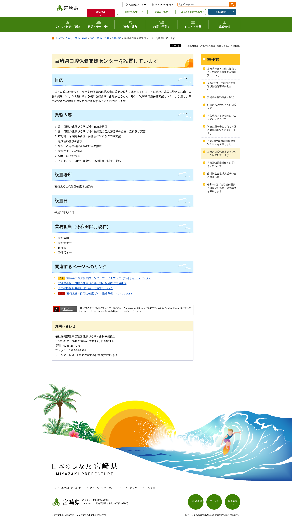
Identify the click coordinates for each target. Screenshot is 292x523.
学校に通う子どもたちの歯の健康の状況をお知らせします (221, 130)
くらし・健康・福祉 (76, 38)
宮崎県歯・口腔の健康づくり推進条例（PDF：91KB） (99, 293)
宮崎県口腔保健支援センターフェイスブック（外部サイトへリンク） (108, 278)
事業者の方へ (222, 12)
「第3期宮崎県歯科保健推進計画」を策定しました (221, 143)
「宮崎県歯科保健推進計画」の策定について (85, 288)
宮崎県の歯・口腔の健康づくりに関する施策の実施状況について (221, 72)
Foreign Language (164, 4)
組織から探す (161, 12)
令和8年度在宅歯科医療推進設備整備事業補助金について (221, 86)
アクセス (214, 501)
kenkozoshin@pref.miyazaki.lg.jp (97, 354)
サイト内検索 (180, 4)
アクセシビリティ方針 (101, 488)
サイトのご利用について (67, 488)
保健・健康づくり (99, 38)
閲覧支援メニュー (137, 4)
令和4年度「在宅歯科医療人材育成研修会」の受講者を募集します (221, 188)
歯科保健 (117, 38)
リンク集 (150, 488)
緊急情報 (101, 12)
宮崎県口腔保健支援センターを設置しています (221, 153)
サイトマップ (129, 488)
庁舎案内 (232, 501)
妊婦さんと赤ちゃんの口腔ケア (221, 106)
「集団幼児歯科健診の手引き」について (221, 164)
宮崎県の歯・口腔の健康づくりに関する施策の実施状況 (92, 283)
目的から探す (131, 12)
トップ (59, 38)
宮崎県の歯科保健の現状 (220, 97)
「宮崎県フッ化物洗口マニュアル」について (221, 117)
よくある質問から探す (191, 12)
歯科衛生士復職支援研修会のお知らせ (221, 175)
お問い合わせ (195, 501)
